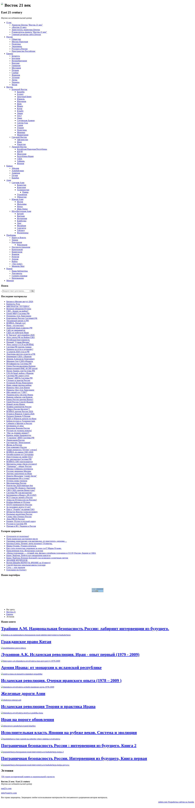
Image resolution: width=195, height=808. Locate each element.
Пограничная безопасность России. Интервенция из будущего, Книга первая (74, 758)
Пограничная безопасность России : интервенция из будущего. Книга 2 (68, 745)
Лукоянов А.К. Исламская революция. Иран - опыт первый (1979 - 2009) (70, 654)
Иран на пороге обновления (27, 719)
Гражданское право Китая (26, 641)
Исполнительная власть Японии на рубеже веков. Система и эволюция (69, 732)
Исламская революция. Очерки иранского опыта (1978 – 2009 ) (61, 680)
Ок (32, 291)
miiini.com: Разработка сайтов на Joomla (176, 802)
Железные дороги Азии (23, 693)
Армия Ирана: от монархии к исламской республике (51, 667)
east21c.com (6, 788)
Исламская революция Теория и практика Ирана (48, 706)
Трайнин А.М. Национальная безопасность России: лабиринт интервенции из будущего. (85, 628)
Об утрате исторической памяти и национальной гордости (28, 776)
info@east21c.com (9, 793)
